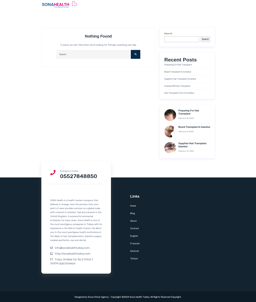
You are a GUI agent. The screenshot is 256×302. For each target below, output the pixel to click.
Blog (132, 213)
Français (135, 243)
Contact (134, 228)
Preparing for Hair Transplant (178, 65)
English (134, 236)
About (133, 221)
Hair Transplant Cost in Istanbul (179, 93)
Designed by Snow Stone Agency (92, 297)
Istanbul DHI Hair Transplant (177, 86)
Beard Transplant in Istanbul (177, 72)
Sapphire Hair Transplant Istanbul (180, 79)
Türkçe (134, 258)
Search (168, 33)
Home (133, 206)
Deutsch (134, 251)
